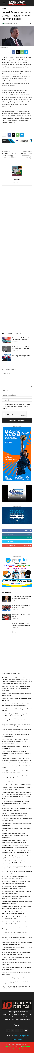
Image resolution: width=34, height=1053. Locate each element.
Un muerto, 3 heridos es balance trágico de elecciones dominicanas (9, 155)
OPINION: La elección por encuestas (21, 784)
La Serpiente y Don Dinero (13, 781)
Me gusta (28, 530)
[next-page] (6, 363)
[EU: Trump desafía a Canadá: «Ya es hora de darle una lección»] (6, 357)
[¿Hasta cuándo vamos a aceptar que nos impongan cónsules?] (6, 599)
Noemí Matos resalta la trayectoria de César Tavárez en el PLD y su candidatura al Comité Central (15, 741)
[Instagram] (12, 1030)
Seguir (29, 534)
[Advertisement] (17, 259)
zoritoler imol (6, 823)
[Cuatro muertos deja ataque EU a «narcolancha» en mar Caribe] (6, 349)
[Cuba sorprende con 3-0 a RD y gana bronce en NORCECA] (6, 608)
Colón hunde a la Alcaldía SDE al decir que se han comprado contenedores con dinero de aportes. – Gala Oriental (17, 760)
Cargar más (16, 632)
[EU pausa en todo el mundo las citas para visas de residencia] (6, 340)
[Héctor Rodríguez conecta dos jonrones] (6, 617)
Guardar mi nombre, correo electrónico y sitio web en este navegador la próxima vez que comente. (16, 406)
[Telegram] (26, 52)
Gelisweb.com (26, 1046)
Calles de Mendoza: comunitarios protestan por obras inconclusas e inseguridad (16, 688)
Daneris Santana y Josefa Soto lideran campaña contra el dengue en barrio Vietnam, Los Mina (16, 803)
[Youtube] (26, 1030)
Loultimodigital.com (9, 1046)
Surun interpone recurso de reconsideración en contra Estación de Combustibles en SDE (16, 753)
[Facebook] (13, 52)
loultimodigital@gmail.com (21, 1036)
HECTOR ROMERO (7, 746)
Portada (4, 8)
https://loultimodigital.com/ (17, 182)
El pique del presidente (18, 978)
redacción (9, 23)
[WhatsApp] (22, 52)
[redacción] (3, 23)
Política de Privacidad (17, 1048)
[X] (18, 52)
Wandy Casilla (6, 917)
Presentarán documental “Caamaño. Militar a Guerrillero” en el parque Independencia (14, 835)
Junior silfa (5, 709)
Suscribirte (27, 545)
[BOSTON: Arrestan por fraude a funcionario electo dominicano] (6, 626)
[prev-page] (3, 363)
